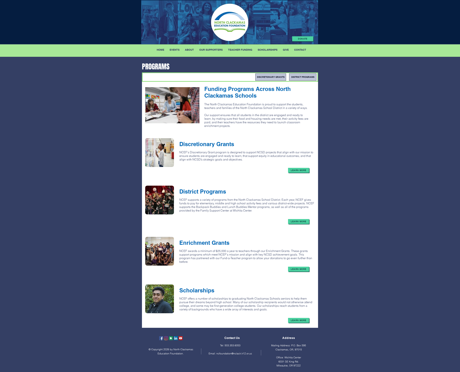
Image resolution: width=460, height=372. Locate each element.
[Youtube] (181, 338)
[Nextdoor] (171, 338)
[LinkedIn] (176, 338)
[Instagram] (166, 338)
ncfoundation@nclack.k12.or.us (234, 353)
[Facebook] (161, 338)
